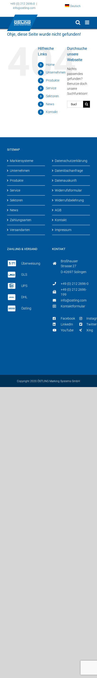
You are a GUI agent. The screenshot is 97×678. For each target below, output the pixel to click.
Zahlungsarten (20, 220)
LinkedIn (67, 324)
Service (51, 88)
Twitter (91, 324)
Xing (89, 330)
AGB (58, 210)
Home (50, 65)
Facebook (68, 318)
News (50, 104)
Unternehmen (56, 72)
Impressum (63, 230)
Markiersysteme (21, 161)
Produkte (52, 80)
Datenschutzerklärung (71, 161)
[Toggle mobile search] (78, 22)
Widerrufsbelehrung (69, 200)
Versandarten (20, 230)
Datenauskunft (66, 180)
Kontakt (52, 112)
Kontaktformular (73, 306)
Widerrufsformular (68, 190)
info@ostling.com (24, 8)
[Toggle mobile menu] (87, 22)
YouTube (67, 330)
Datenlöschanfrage (69, 170)
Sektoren (52, 96)
